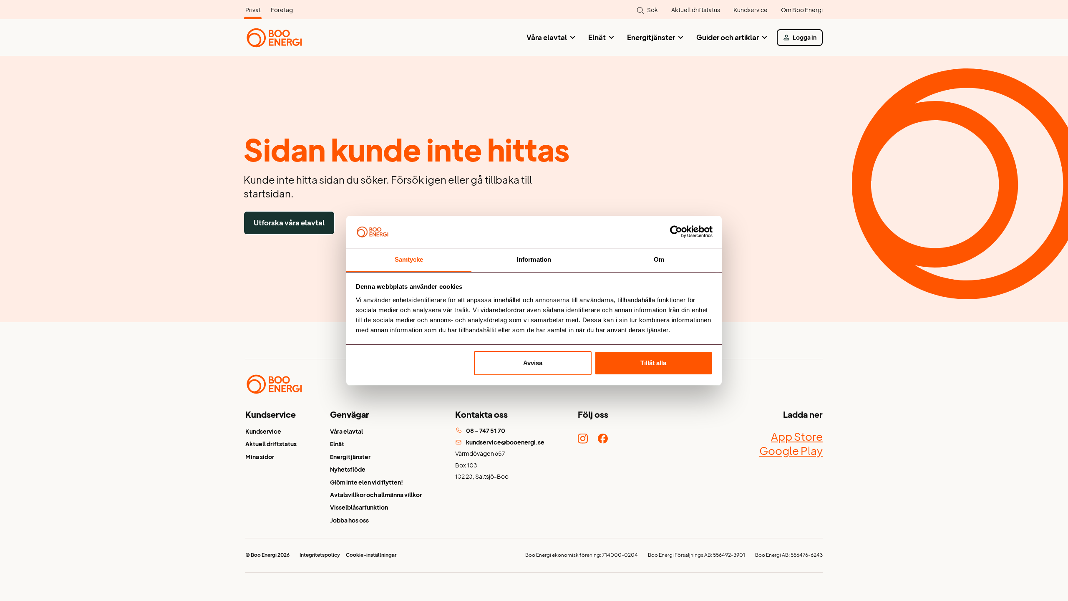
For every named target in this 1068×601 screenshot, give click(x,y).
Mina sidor (259, 456)
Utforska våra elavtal (289, 222)
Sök (652, 9)
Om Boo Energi (802, 9)
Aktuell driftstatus (695, 9)
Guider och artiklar (727, 37)
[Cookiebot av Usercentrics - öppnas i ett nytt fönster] (676, 232)
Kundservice (750, 9)
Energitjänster (651, 37)
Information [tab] (534, 259)
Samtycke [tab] (409, 259)
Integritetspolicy (320, 555)
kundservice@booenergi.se (505, 442)
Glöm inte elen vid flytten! (366, 482)
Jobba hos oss (349, 520)
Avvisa (532, 362)
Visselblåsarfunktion (359, 507)
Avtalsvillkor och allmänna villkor (376, 494)
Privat (253, 9)
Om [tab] (659, 259)
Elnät (597, 37)
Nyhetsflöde (347, 469)
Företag (282, 9)
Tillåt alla (653, 362)
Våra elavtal (546, 37)
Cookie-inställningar (371, 555)
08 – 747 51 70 (485, 430)
